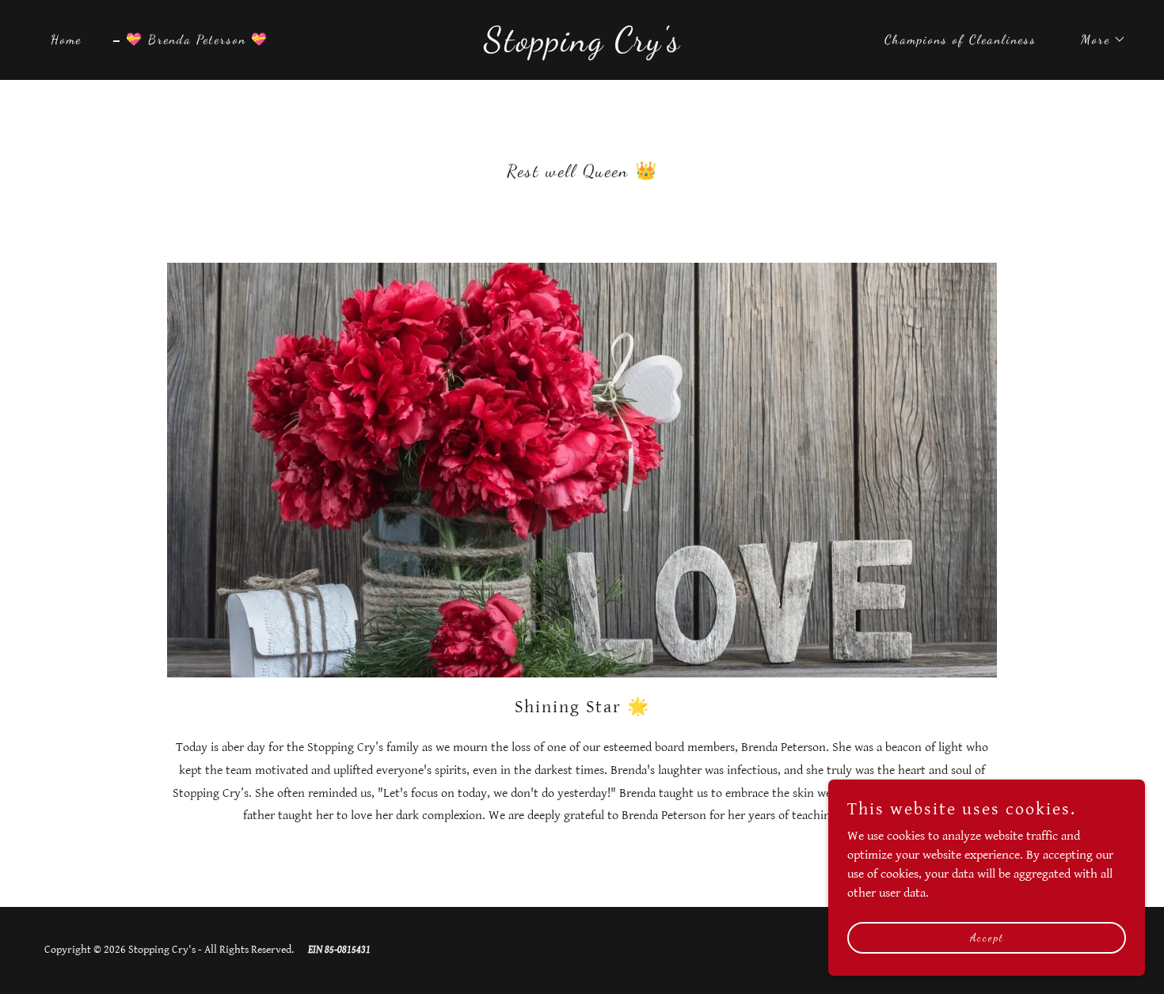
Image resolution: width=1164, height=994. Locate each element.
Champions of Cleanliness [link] (960, 39)
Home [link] (66, 39)
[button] (1097, 39)
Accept (987, 937)
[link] (582, 47)
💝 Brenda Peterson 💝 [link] (197, 39)
